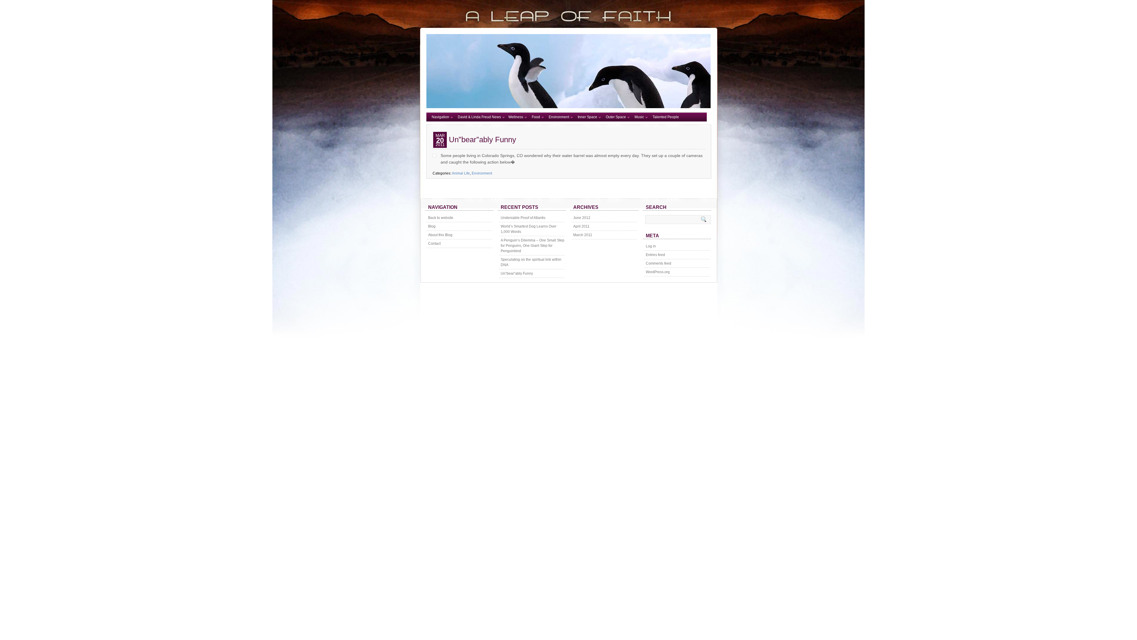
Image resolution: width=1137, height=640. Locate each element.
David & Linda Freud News (479, 117)
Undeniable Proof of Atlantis (523, 218)
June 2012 (581, 218)
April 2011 (581, 226)
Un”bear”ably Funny (482, 139)
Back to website (440, 218)
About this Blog (440, 235)
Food (536, 117)
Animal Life (461, 173)
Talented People (666, 117)
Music (639, 117)
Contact (434, 243)
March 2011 (582, 235)
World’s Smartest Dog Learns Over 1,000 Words (528, 229)
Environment (559, 117)
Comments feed (658, 263)
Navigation (440, 117)
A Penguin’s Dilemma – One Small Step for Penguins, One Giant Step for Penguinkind (532, 245)
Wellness (515, 117)
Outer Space (616, 117)
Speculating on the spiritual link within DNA (531, 262)
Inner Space (587, 117)
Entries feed (655, 255)
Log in (651, 246)
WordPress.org (658, 272)
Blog (432, 226)
